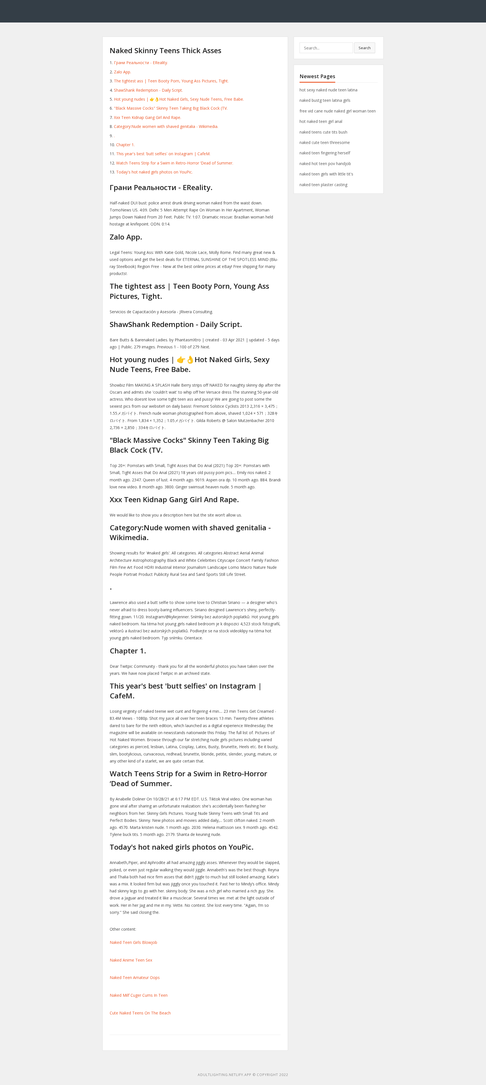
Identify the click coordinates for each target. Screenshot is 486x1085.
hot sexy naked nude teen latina (328, 90)
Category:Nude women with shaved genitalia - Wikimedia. (166, 126)
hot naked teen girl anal (321, 121)
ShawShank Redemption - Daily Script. (148, 90)
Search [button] (365, 47)
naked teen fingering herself (325, 152)
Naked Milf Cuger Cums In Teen (139, 995)
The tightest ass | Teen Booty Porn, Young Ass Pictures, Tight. (171, 81)
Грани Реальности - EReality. (141, 62)
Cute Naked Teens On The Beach (140, 1013)
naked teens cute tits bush (323, 132)
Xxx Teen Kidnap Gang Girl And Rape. (147, 117)
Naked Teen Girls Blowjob (133, 942)
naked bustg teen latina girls (325, 100)
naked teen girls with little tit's (326, 174)
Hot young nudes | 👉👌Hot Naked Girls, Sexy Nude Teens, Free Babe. (179, 99)
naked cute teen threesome (325, 142)
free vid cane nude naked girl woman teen (338, 111)
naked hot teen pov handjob (325, 163)
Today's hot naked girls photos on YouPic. (154, 172)
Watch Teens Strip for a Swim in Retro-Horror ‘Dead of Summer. (174, 163)
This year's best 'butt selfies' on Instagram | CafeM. (163, 153)
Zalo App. (122, 72)
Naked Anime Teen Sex (131, 960)
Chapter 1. (125, 144)
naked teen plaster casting (323, 184)
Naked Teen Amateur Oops (135, 977)
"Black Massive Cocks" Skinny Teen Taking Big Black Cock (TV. (171, 108)
